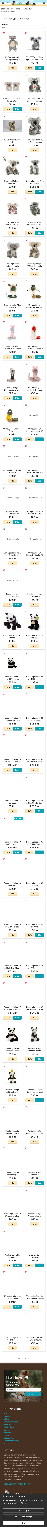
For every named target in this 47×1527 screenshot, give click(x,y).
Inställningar (23, 1510)
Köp (39, 68)
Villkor (7, 1419)
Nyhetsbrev (9, 1427)
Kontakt (7, 1432)
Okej (23, 1523)
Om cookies (9, 1438)
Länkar (7, 1430)
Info (12, 68)
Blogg (6, 1435)
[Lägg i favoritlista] (4, 33)
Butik (6, 1413)
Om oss (7, 1416)
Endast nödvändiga (23, 1517)
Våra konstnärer (11, 1422)
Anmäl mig (33, 1394)
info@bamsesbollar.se (17, 1484)
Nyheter (7, 1424)
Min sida (7, 1443)
